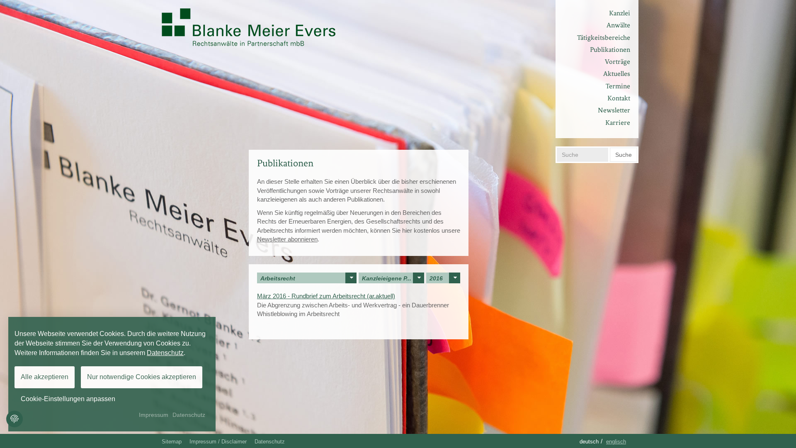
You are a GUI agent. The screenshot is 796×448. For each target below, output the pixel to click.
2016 (436, 278)
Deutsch (589, 441)
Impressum (153, 414)
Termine (618, 86)
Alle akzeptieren (44, 376)
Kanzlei (619, 13)
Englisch (616, 441)
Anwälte (618, 25)
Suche (623, 154)
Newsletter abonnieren (287, 239)
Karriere (617, 123)
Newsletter (614, 110)
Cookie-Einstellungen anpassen (68, 398)
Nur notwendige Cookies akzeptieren (141, 376)
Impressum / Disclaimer (218, 441)
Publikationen (610, 50)
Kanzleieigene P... (386, 278)
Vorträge (617, 62)
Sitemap (172, 441)
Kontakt (618, 98)
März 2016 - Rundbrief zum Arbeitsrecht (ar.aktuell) (326, 295)
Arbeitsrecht (277, 278)
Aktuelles (616, 74)
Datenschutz (270, 441)
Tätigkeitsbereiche (603, 37)
